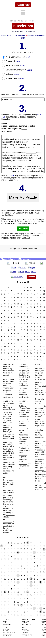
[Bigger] (8, 263)
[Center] (22, 267)
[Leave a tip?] (17, 277)
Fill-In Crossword (15, 65)
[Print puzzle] (13, 272)
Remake (31, 277)
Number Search (15, 78)
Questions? (23, 228)
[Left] (13, 267)
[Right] (31, 267)
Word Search (18, 57)
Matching (12, 74)
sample (27, 57)
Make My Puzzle (23, 197)
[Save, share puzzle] (27, 272)
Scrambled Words (19, 70)
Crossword (13, 61)
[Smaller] (4, 263)
